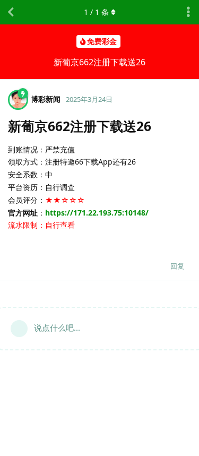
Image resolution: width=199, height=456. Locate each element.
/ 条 (96, 12)
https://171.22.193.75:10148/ (97, 213)
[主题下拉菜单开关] (188, 12)
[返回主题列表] (10, 12)
